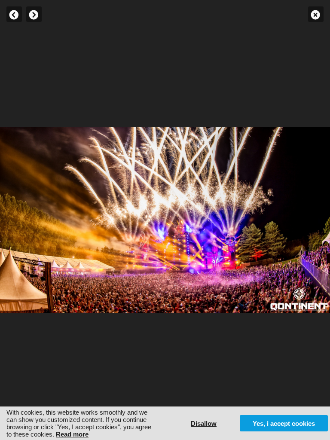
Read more (72, 434)
